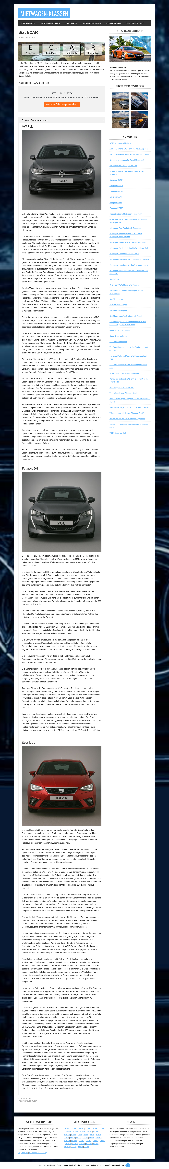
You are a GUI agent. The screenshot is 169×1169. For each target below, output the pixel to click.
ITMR (86, 1134)
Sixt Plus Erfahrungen (118, 304)
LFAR (72, 1137)
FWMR (67, 1134)
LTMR (91, 1137)
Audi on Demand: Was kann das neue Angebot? (128, 148)
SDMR (75, 1143)
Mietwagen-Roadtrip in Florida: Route (124, 253)
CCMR (73, 1128)
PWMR (68, 1143)
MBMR (67, 1140)
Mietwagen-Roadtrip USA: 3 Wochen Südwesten (129, 259)
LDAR (66, 1137)
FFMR (89, 1131)
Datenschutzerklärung (38, 1152)
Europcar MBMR (116, 208)
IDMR (73, 1134)
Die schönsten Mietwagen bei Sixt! (123, 165)
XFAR (80, 1146)
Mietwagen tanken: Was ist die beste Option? (127, 242)
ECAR (31, 1101)
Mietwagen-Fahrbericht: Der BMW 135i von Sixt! (128, 248)
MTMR (81, 1140)
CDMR (81, 1128)
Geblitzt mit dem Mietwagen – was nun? (125, 213)
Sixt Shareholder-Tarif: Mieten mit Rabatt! (125, 316)
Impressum (23, 1152)
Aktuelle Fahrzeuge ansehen (61, 104)
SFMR (82, 1143)
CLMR (87, 1128)
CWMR (68, 1131)
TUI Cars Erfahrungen (118, 341)
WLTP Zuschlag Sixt (117, 433)
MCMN (74, 1140)
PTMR (102, 1140)
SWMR (67, 1146)
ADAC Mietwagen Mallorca (120, 143)
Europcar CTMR (116, 185)
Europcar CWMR (116, 191)
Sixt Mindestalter (116, 299)
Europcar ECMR (116, 196)
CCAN (66, 1128)
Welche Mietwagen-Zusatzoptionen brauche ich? (129, 407)
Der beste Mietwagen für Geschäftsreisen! (126, 160)
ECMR (75, 1131)
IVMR (92, 1134)
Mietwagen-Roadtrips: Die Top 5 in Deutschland (128, 264)
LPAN (78, 1137)
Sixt (29, 1098)
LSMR (85, 1137)
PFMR (95, 1140)
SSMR (89, 1143)
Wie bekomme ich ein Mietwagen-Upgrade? (127, 418)
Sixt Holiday (114, 279)
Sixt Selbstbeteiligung (118, 310)
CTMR (101, 1128)
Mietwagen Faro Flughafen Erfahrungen (125, 228)
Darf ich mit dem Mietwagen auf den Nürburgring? (129, 154)
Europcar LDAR (115, 202)
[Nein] (166, 1165)
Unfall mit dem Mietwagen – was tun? (124, 373)
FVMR (95, 1131)
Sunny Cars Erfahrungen (119, 330)
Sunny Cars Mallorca (118, 336)
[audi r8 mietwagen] (130, 61)
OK (128, 1165)
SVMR (95, 1143)
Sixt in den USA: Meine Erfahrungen (124, 284)
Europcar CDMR (116, 180)
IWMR (98, 1134)
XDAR (73, 1146)
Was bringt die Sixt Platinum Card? (123, 393)
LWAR (98, 1137)
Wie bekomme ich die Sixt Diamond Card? (126, 413)
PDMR (88, 1140)
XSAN (86, 1146)
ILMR (80, 1134)
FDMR (82, 1131)
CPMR (94, 1128)
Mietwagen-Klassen (44, 13)
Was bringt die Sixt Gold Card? (121, 387)
